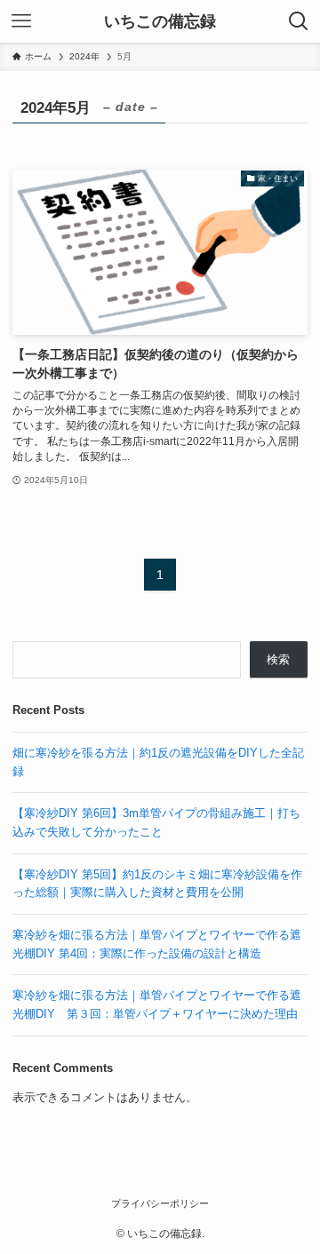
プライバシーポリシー (160, 1203)
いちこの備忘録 (160, 21)
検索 (278, 659)
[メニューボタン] (21, 21)
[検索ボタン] (298, 21)
